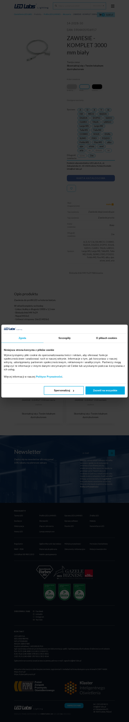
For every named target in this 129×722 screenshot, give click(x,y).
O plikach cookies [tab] (106, 338)
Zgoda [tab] (22, 338)
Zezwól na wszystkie (105, 390)
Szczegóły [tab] (64, 338)
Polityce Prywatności (49, 376)
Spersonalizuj (62, 390)
